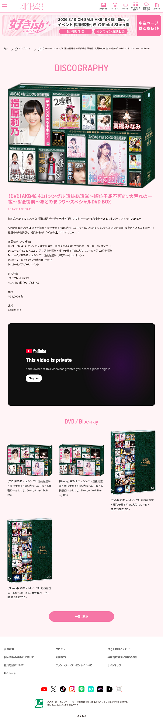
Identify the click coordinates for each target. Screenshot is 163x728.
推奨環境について (14, 665)
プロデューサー (64, 649)
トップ (6, 50)
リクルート (9, 673)
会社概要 (9, 649)
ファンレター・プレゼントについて (74, 665)
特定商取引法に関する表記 (122, 657)
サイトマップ (114, 665)
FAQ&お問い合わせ (118, 649)
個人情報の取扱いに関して (19, 657)
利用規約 (61, 657)
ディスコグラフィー (22, 50)
